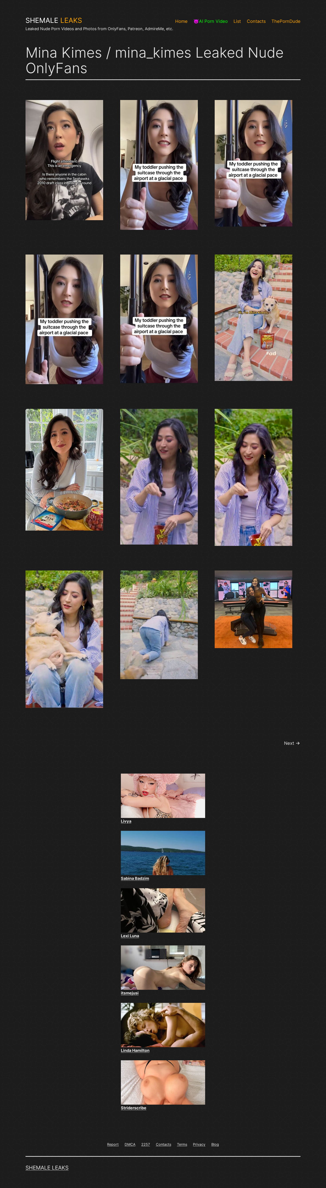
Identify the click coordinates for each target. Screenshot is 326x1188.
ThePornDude (285, 21)
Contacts (256, 21)
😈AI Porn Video (210, 21)
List (237, 21)
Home (181, 21)
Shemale (54, 20)
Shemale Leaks (47, 1167)
